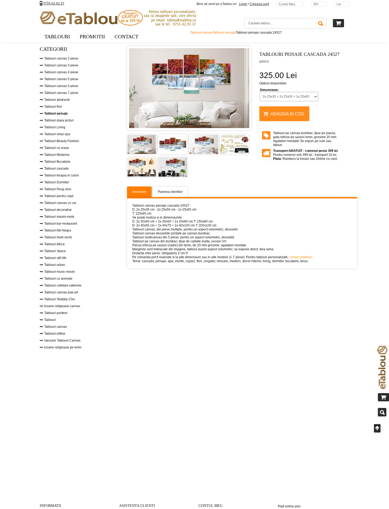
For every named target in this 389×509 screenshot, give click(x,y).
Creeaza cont (259, 4)
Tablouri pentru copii (59, 196)
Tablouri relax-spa (57, 134)
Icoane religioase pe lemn (63, 347)
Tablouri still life (55, 258)
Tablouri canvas (55, 327)
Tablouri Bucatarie (57, 161)
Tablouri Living (54, 127)
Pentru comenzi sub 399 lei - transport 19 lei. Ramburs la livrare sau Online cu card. (305, 155)
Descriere (139, 192)
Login (243, 4)
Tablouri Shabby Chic (59, 299)
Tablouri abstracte (57, 100)
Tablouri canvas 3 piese (61, 65)
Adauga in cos (287, 114)
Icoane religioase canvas (62, 306)
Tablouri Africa (54, 244)
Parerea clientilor (170, 192)
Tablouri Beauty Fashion (61, 141)
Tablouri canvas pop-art (61, 292)
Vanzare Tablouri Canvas (62, 340)
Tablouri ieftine (54, 333)
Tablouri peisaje (56, 113)
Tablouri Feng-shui (57, 189)
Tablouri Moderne (57, 155)
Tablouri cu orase (56, 148)
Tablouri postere (55, 313)
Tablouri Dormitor (56, 182)
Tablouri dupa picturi (59, 120)
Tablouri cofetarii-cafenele (63, 285)
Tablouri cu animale (58, 278)
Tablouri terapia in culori (61, 175)
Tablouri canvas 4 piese (61, 72)
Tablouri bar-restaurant (60, 223)
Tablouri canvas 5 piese (61, 79)
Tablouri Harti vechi (58, 237)
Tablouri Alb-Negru (57, 230)
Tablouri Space (55, 251)
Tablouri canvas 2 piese (61, 58)
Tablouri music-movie (59, 272)
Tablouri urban (54, 265)
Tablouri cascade (56, 168)
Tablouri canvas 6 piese (61, 86)
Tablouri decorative (58, 210)
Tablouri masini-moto (59, 217)
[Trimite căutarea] (320, 23)
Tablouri (50, 320)
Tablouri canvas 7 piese (61, 93)
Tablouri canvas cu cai (60, 203)
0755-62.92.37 (53, 3)
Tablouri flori (53, 106)
